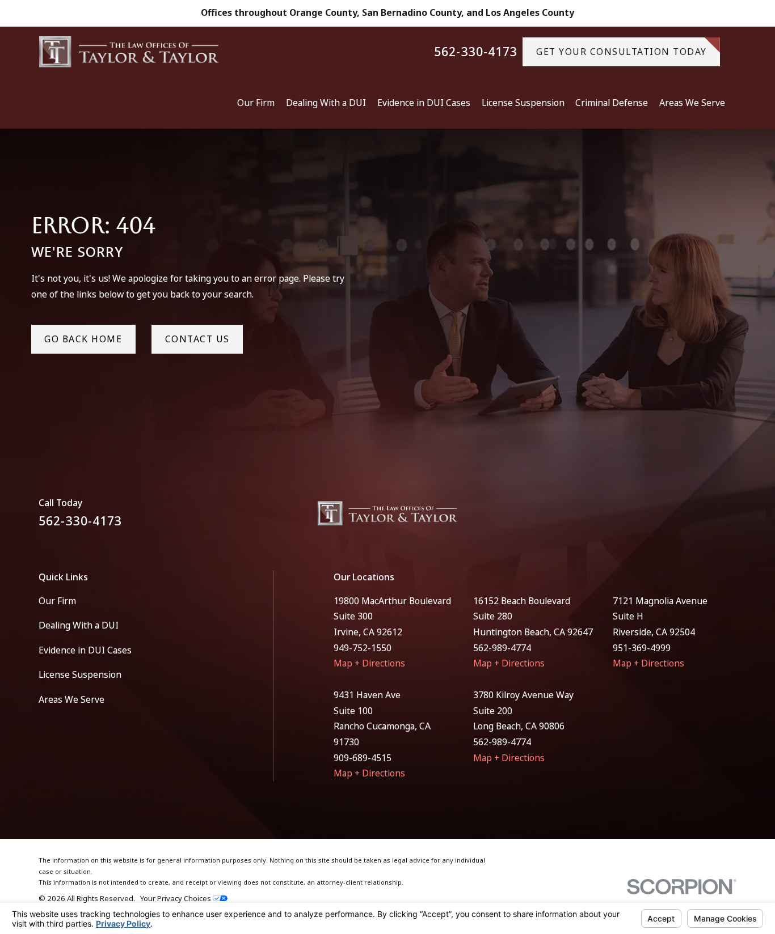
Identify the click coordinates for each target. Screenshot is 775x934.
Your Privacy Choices (176, 898)
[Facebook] (701, 518)
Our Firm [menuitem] (256, 102)
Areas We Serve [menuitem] (692, 102)
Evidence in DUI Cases (85, 650)
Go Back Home (83, 339)
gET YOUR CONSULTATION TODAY (621, 51)
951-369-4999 (642, 648)
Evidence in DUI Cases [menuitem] (423, 102)
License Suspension (80, 674)
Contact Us (197, 339)
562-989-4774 (502, 648)
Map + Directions (369, 663)
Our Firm (57, 601)
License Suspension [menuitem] (523, 102)
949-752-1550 (362, 648)
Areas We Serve (71, 699)
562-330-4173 (475, 52)
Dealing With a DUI (79, 625)
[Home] (129, 52)
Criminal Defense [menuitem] (611, 102)
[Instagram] (730, 518)
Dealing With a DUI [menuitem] (326, 102)
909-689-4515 (362, 758)
